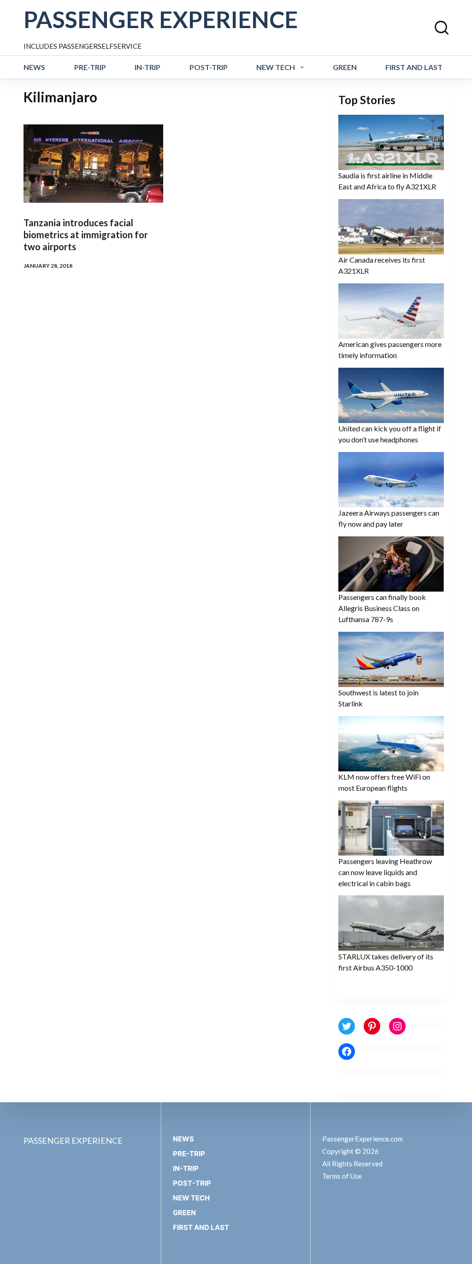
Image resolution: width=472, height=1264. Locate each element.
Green (345, 67)
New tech (275, 67)
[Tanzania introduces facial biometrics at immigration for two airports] (93, 163)
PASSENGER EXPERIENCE (161, 19)
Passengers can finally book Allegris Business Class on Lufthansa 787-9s (382, 608)
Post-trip (208, 67)
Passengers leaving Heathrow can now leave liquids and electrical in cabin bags (385, 872)
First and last (413, 67)
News (34, 67)
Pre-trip (90, 67)
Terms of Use (342, 1176)
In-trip (147, 67)
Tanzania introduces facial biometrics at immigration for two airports (86, 234)
